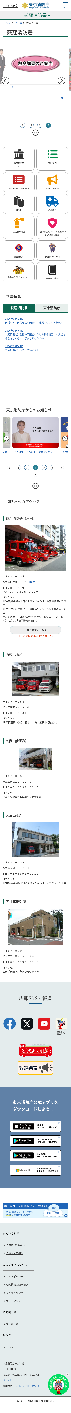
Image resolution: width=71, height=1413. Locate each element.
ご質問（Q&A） (14, 1245)
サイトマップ (13, 1301)
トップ (7, 22)
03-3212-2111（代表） (27, 1386)
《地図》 (7, 1380)
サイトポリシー (14, 1276)
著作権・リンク (14, 1292)
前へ (5, 80)
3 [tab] (39, 125)
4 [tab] (48, 125)
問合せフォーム (35, 630)
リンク (9, 1347)
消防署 (18, 22)
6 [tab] (52, 467)
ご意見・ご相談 (14, 1253)
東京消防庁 (51, 307)
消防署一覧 (12, 1324)
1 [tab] (22, 125)
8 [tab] (35, 474)
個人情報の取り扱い (17, 1284)
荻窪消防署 (19, 307)
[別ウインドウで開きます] (35, 71)
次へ (61, 80)
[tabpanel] (35, 71)
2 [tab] (31, 125)
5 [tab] (44, 467)
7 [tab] (61, 467)
